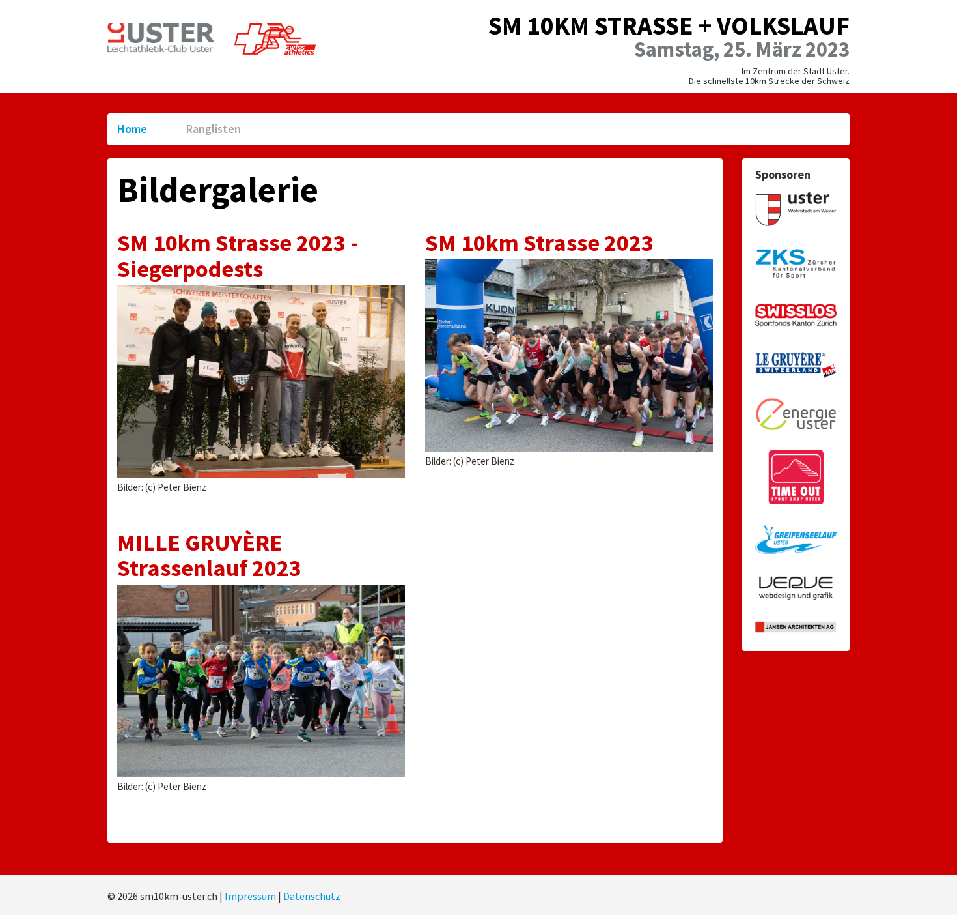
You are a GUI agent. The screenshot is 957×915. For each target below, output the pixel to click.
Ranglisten (213, 128)
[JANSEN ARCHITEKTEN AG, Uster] (796, 627)
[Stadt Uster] (796, 209)
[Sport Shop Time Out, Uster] (796, 477)
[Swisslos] (796, 316)
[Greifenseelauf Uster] (796, 540)
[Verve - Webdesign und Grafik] (796, 588)
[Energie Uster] (796, 415)
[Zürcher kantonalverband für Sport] (796, 263)
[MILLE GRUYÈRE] (796, 365)
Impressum (250, 896)
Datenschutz (311, 896)
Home (132, 128)
